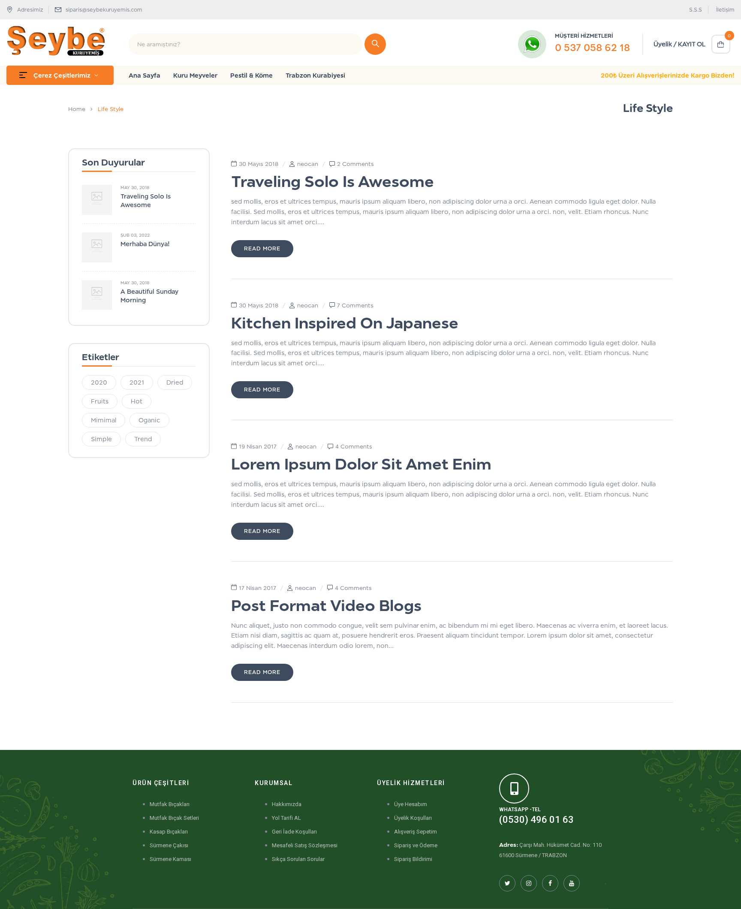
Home (76, 108)
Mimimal (103, 420)
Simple (101, 438)
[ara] (375, 44)
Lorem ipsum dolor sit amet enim (361, 463)
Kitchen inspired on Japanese (344, 322)
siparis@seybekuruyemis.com (104, 9)
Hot (136, 401)
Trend (143, 438)
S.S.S (695, 9)
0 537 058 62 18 (592, 47)
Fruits (99, 401)
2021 (137, 382)
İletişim (725, 9)
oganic (149, 420)
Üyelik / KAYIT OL (679, 44)
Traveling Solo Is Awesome (332, 181)
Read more (262, 248)
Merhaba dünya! (145, 243)
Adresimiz (30, 9)
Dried (174, 382)
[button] (720, 44)
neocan (307, 163)
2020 (99, 382)
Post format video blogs (326, 605)
